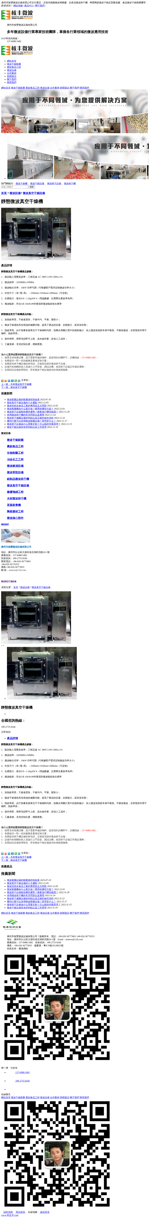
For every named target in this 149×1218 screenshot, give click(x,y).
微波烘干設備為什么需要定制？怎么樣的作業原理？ (34, 424)
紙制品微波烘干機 (18, 478)
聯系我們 (11, 82)
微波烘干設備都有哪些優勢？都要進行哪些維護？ (32, 412)
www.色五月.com (9, 1215)
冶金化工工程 (15, 459)
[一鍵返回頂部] (11, 1089)
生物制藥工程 (15, 452)
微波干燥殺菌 (14, 64)
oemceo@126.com (17, 570)
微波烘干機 (70, 183)
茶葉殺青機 (14, 505)
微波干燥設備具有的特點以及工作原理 (27, 427)
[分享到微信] (16, 381)
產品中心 (29, 5)
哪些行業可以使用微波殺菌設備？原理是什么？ (31, 421)
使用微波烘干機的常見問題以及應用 (25, 415)
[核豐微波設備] (18, 18)
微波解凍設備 (15, 465)
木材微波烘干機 (16, 498)
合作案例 (11, 73)
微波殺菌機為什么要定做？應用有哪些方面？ (30, 408)
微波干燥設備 (37, 183)
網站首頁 (11, 61)
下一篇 (14, 387)
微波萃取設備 (15, 472)
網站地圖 (18, 5)
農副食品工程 (14, 67)
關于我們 (40, 5)
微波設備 (11, 70)
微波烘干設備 (54, 183)
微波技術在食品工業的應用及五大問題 (27, 405)
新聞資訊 (11, 76)
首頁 (4, 193)
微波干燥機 (21, 183)
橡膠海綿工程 (15, 491)
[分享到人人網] (12, 381)
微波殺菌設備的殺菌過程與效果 (23, 399)
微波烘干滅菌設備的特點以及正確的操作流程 (30, 418)
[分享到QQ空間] (2, 381)
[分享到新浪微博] (6, 381)
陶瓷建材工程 (15, 511)
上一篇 (16, 384)
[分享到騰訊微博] (9, 381)
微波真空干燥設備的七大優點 (22, 402)
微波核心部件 (15, 517)
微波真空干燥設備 (34, 193)
